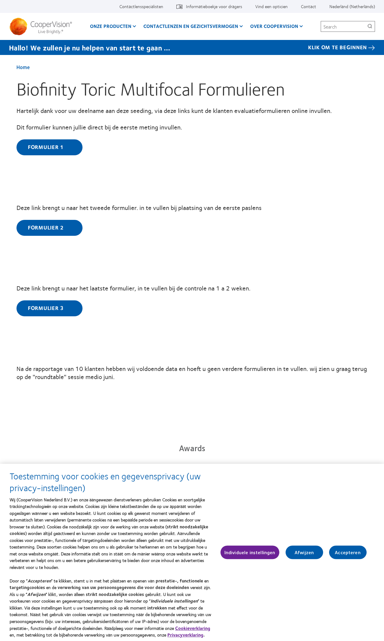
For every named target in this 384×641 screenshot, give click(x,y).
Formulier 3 (49, 308)
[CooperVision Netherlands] (43, 26)
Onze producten (110, 26)
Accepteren (348, 552)
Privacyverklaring (185, 634)
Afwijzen (304, 552)
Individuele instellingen (249, 552)
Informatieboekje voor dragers (214, 6)
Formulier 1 (49, 147)
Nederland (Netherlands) (352, 6)
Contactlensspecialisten (141, 6)
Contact (308, 6)
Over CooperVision (274, 26)
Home (23, 67)
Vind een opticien (271, 6)
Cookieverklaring (192, 627)
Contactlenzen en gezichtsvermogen (190, 26)
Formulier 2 (49, 227)
